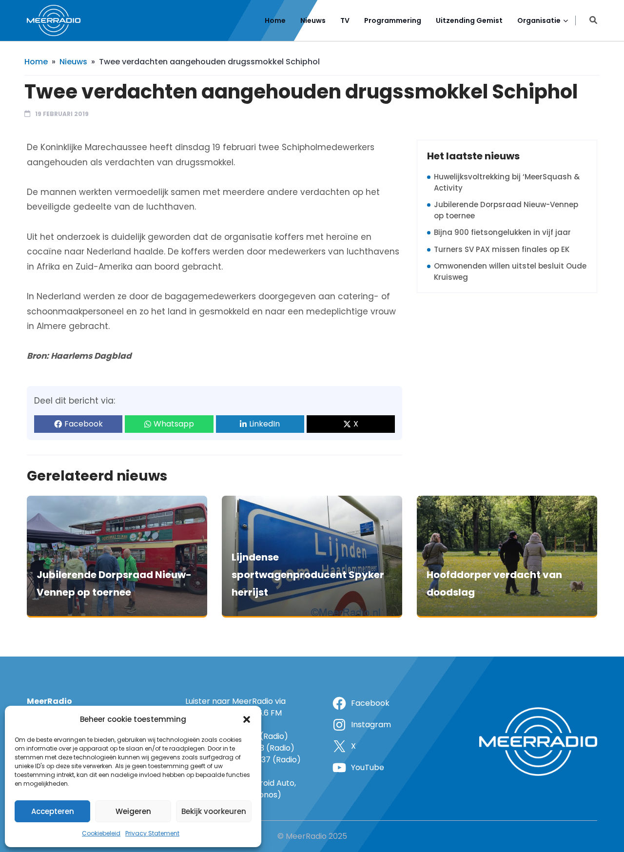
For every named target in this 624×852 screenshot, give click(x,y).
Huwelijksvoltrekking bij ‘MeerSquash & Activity (507, 182)
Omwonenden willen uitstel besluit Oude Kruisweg (510, 271)
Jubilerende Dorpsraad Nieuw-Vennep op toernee (506, 210)
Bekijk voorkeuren (213, 811)
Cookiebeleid (101, 833)
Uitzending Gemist (469, 20)
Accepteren (52, 811)
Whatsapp (174, 423)
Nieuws (313, 20)
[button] (247, 719)
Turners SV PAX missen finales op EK (501, 249)
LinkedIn (264, 423)
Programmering (392, 20)
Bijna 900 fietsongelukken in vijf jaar (502, 232)
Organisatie (539, 20)
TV (345, 20)
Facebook (83, 423)
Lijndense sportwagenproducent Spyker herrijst (308, 574)
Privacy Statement (152, 833)
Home (275, 20)
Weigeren (133, 811)
